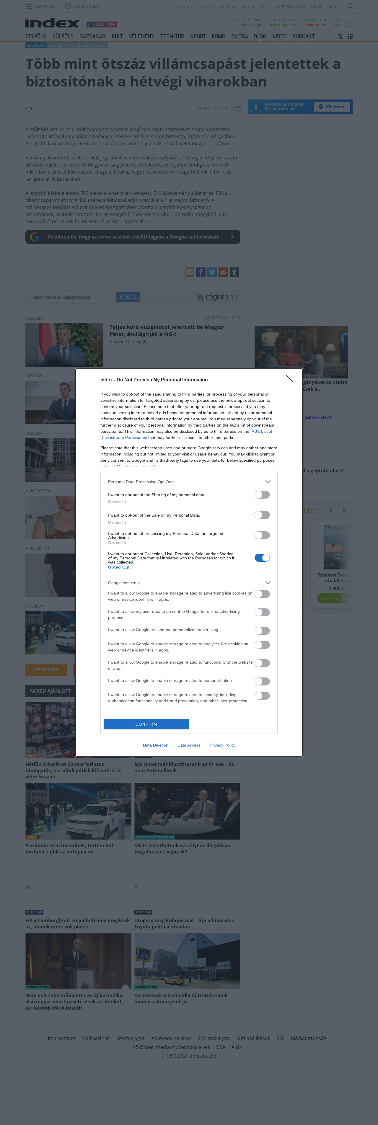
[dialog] (189, 562)
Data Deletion (155, 745)
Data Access (189, 745)
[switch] (262, 495)
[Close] (291, 380)
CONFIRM (146, 724)
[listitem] (189, 482)
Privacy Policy (222, 745)
